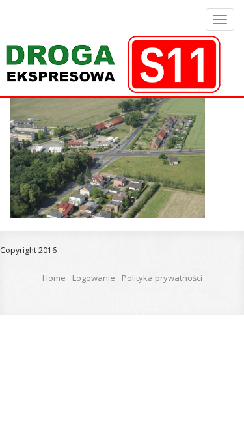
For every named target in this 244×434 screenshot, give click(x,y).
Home (54, 278)
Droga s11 (111, 64)
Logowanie (93, 278)
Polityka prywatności (162, 278)
